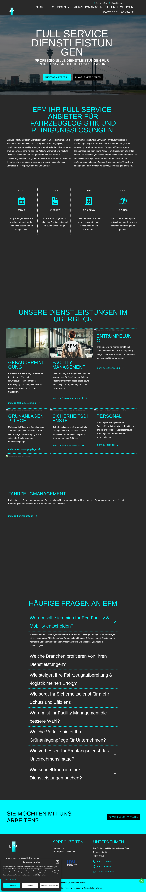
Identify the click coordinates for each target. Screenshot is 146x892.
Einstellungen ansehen (49, 885)
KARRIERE (110, 12)
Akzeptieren (11, 885)
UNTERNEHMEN (122, 7)
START (40, 7)
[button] (58, 862)
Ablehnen (29, 885)
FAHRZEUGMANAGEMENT (90, 7)
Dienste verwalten (10, 879)
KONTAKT (126, 12)
